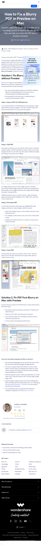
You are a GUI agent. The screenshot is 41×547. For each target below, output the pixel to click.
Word (30, 464)
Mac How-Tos (33, 471)
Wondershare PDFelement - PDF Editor (16, 384)
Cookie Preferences (33, 535)
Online (3, 469)
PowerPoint (32, 474)
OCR (16, 466)
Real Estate (18, 471)
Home (5, 49)
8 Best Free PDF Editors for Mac (12, 452)
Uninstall (25, 537)
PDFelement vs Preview (26, 390)
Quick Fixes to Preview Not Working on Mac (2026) (17, 447)
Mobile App (32, 466)
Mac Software (5, 474)
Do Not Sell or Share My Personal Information (14, 535)
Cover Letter (32, 469)
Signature (4, 466)
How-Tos (4, 462)
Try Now (34, 6)
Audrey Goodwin (20, 404)
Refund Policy (17, 537)
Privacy (23, 532)
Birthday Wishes (20, 469)
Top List (17, 462)
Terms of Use (30, 532)
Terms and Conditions (13, 532)
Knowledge (4, 464)
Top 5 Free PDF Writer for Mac (11, 450)
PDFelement (4, 82)
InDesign (17, 474)
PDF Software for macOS (15, 49)
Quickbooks (4, 471)
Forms (17, 464)
